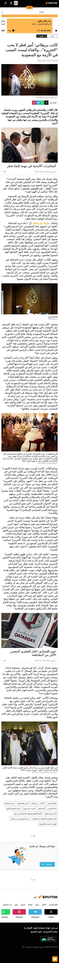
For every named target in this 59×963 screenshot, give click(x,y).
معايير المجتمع (36, 931)
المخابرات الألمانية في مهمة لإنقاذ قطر (31, 166)
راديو (16, 905)
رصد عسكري (7, 905)
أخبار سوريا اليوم (50, 814)
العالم (44, 905)
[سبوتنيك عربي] (52, 4)
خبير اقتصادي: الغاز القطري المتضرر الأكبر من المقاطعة (33, 653)
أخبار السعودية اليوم (13, 808)
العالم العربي (51, 803)
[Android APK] (48, 939)
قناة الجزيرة (52, 808)
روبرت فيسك (9, 803)
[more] (4, 171)
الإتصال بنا (28, 928)
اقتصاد (30, 905)
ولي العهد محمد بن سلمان (20, 819)
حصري (23, 905)
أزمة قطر (41, 808)
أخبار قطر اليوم (22, 803)
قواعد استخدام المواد (41, 928)
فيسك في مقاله (41, 223)
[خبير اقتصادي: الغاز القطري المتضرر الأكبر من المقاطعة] (29, 630)
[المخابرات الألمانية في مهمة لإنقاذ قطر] (29, 145)
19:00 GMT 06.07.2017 (47, 61)
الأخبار (42, 803)
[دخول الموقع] (11, 3)
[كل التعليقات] (55, 959)
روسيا (37, 905)
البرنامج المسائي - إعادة (41, 24)
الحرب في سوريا (29, 808)
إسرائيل (34, 803)
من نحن (54, 928)
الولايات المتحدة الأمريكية (47, 824)
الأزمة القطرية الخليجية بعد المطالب (44, 819)
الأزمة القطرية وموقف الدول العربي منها (28, 814)
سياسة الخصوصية (50, 931)
